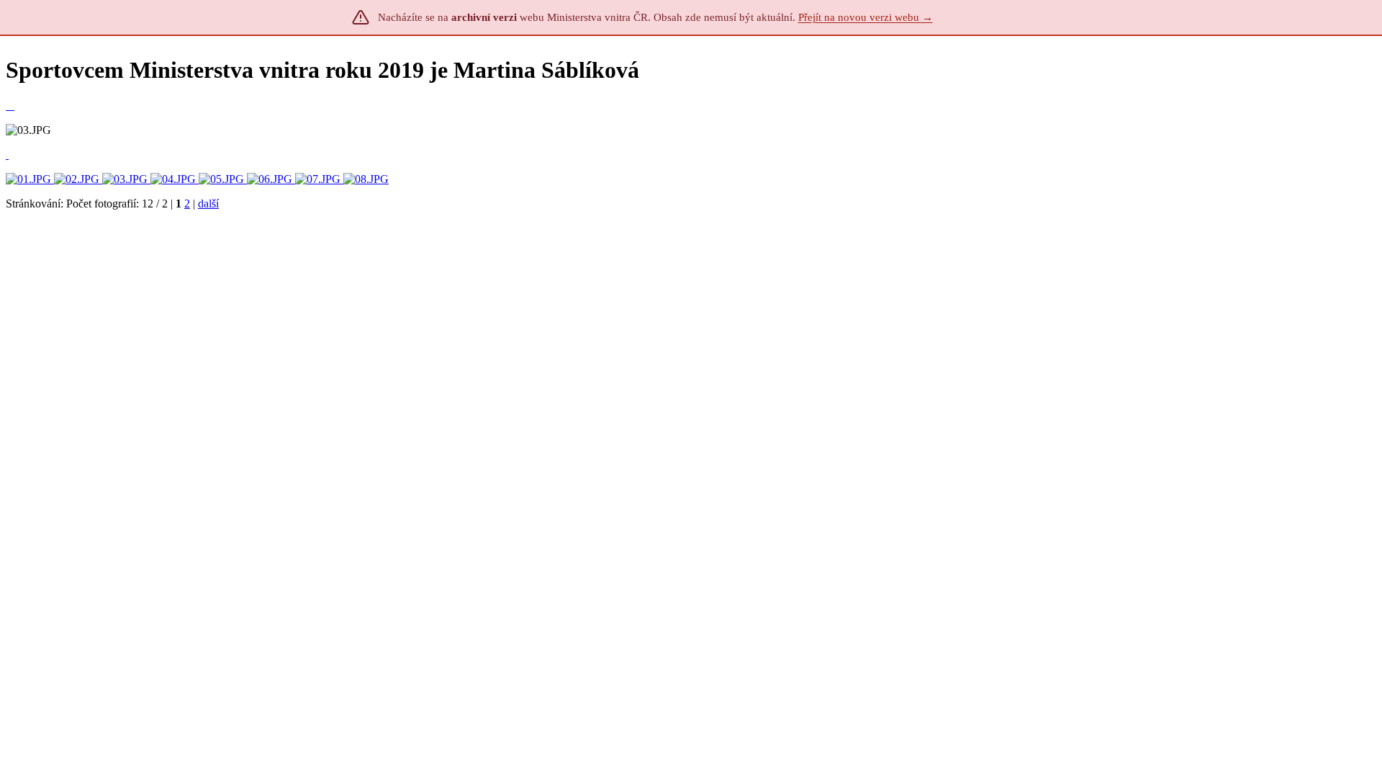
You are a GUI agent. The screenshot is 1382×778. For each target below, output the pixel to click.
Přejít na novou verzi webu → (865, 17)
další (208, 203)
